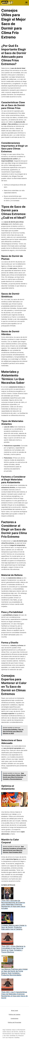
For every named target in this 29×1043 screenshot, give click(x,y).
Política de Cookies (14, 1014)
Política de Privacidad (14, 1022)
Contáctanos (14, 1018)
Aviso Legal (14, 1010)
